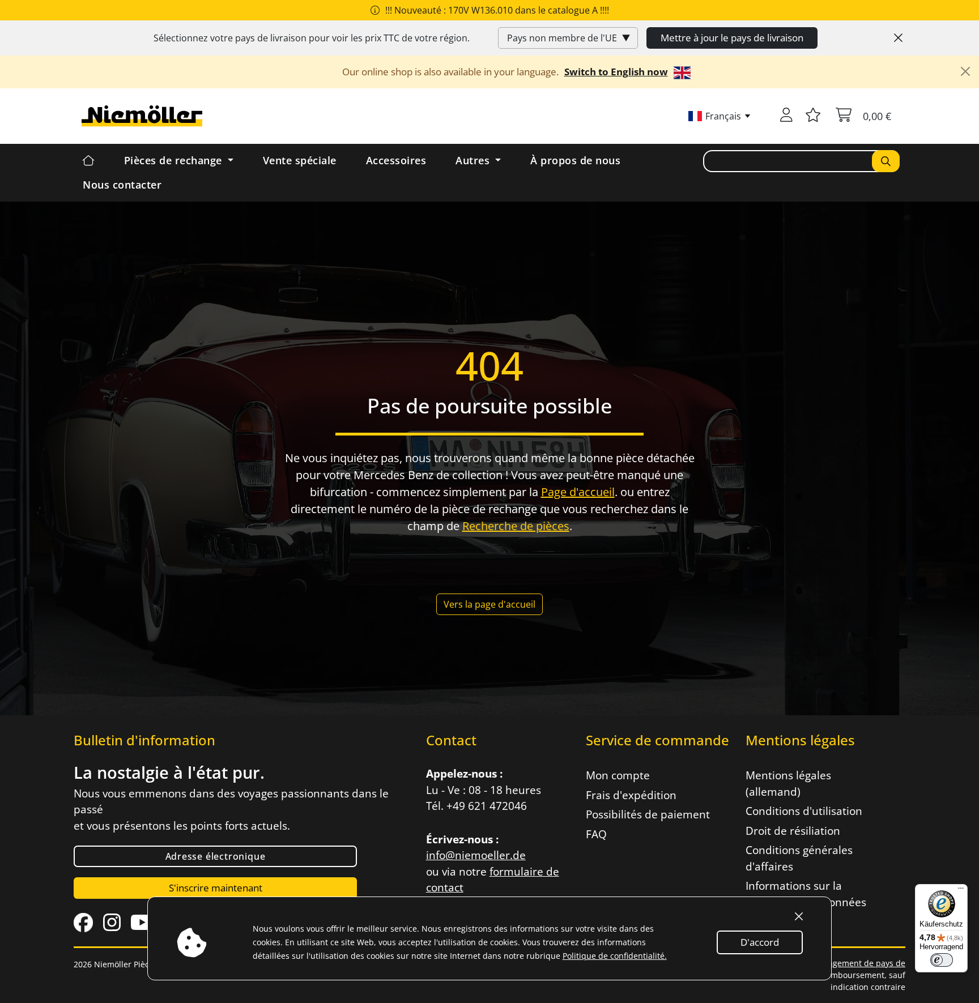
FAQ (596, 834)
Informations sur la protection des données (806, 894)
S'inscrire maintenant (215, 887)
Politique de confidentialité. (615, 955)
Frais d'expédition (631, 795)
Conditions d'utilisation (804, 811)
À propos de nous (575, 160)
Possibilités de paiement (648, 814)
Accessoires (396, 160)
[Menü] (961, 891)
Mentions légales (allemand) (788, 783)
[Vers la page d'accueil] (489, 578)
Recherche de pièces (515, 525)
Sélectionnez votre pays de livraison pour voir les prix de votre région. (312, 38)
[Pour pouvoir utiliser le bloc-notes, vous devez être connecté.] (813, 116)
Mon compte (618, 775)
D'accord (759, 942)
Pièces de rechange (174, 160)
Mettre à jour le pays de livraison (732, 37)
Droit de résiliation (793, 830)
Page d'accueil (578, 492)
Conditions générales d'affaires (799, 858)
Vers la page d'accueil (489, 604)
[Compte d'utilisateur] (786, 116)
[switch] (941, 960)
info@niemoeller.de (476, 855)
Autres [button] (474, 160)
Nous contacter (122, 184)
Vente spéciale (300, 160)
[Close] (898, 38)
